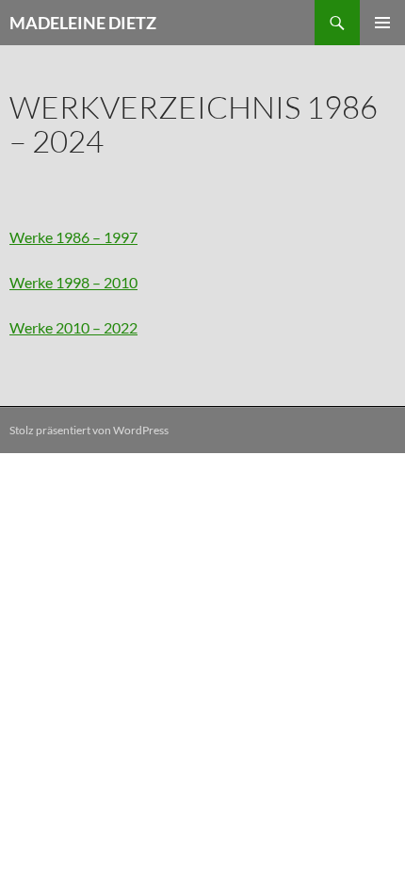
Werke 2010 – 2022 (73, 327)
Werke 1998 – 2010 (73, 282)
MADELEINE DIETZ (82, 22)
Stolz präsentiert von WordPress (89, 430)
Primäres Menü (382, 22)
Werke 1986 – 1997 (73, 237)
